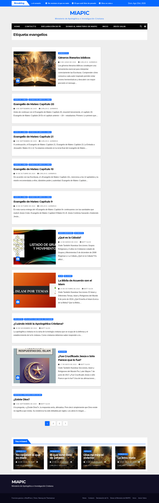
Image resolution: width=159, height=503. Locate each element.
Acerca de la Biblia (20, 99)
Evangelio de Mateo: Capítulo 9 (33, 201)
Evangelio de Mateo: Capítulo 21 (33, 136)
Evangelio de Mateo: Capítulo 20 (34, 104)
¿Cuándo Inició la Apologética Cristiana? (38, 323)
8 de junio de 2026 (68, 62)
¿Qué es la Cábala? (69, 237)
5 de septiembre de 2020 (26, 404)
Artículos (87, 451)
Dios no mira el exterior (94, 456)
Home (17, 26)
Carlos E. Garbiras (88, 62)
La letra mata (126, 457)
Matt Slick (86, 242)
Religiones (68, 276)
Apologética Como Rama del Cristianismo (39, 319)
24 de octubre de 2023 (70, 289)
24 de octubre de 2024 (26, 206)
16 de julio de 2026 (26, 462)
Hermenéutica (63, 53)
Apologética (18, 319)
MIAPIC (79, 13)
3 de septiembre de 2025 (26, 108)
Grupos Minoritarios (66, 233)
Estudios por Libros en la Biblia (40, 99)
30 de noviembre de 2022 (26, 328)
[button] (141, 26)
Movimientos (79, 233)
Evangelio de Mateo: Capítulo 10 (33, 169)
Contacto (30, 26)
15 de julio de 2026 (60, 462)
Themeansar (50, 498)
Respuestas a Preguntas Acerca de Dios (27, 395)
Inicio (105, 26)
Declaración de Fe (51, 26)
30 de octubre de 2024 (26, 173)
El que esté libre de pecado (61, 456)
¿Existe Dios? (22, 399)
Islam (60, 276)
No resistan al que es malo (28, 456)
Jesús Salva (119, 26)
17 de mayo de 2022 (68, 364)
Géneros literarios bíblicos (74, 57)
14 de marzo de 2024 (69, 242)
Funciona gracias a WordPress (22, 498)
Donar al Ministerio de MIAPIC (81, 26)
